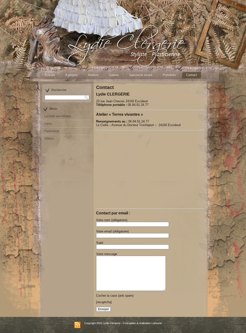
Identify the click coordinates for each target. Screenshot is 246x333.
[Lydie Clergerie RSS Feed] (77, 325)
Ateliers (93, 75)
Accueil (50, 75)
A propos (71, 75)
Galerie (114, 75)
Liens (48, 123)
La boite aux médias (57, 116)
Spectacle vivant (140, 75)
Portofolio (169, 75)
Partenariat (51, 131)
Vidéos (49, 138)
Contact (191, 75)
